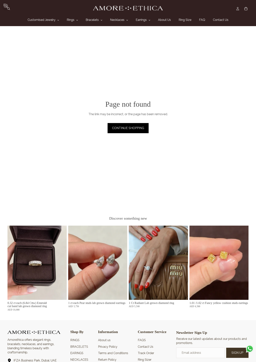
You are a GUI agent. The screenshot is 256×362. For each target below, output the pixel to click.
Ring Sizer (144, 359)
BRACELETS (79, 346)
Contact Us (145, 346)
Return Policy (107, 359)
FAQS (142, 340)
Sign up (237, 352)
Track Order (146, 353)
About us (104, 340)
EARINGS (76, 353)
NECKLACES (79, 359)
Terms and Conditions (113, 353)
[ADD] (61, 294)
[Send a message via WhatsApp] (249, 348)
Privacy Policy (107, 346)
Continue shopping (128, 128)
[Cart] (246, 9)
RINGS (74, 340)
